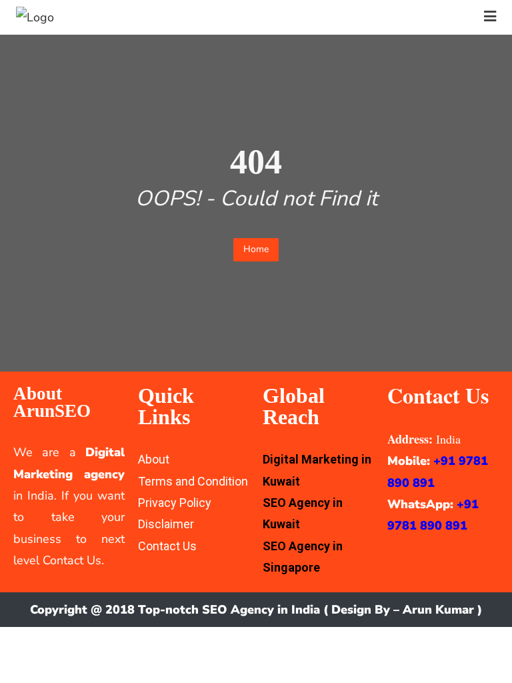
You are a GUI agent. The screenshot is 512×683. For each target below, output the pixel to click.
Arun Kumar (438, 610)
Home (256, 249)
